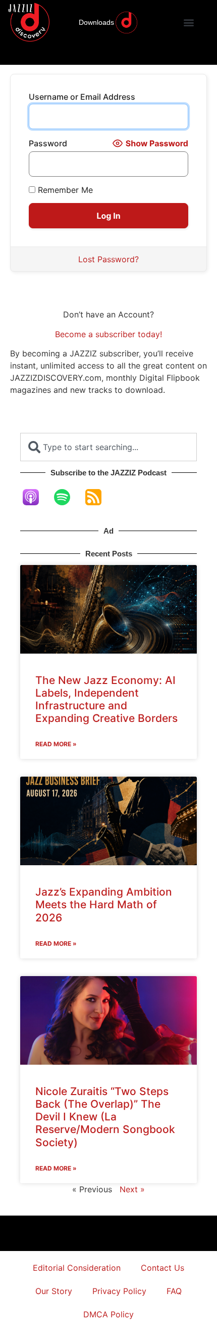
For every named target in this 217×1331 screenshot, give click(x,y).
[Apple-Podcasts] (35, 497)
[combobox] (108, 447)
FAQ (174, 1291)
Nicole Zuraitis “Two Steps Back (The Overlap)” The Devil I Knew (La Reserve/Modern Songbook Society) (105, 1117)
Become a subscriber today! (108, 334)
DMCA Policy (108, 1314)
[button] (189, 22)
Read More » (56, 744)
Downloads (96, 22)
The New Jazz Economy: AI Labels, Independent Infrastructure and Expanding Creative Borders (106, 699)
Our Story (53, 1291)
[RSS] (98, 497)
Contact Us (162, 1268)
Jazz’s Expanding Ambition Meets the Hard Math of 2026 (103, 904)
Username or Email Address (82, 97)
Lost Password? (108, 259)
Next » (132, 1189)
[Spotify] (67, 497)
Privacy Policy (119, 1291)
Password (48, 143)
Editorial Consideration (77, 1268)
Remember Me (64, 190)
